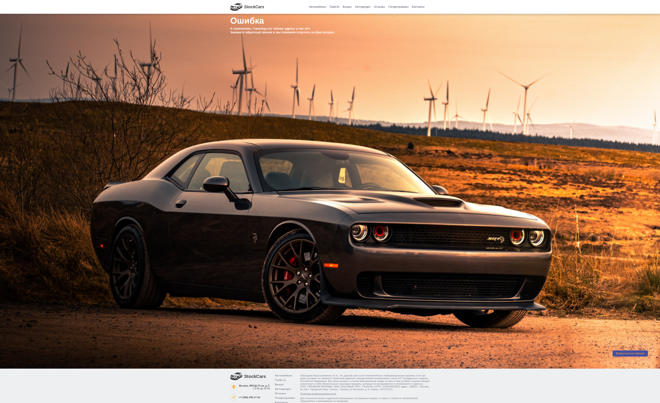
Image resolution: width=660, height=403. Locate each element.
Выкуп (347, 6)
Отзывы (379, 6)
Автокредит (363, 6)
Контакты (418, 6)
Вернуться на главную (630, 353)
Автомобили (317, 6)
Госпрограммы (398, 6)
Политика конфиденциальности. (318, 393)
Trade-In (334, 6)
